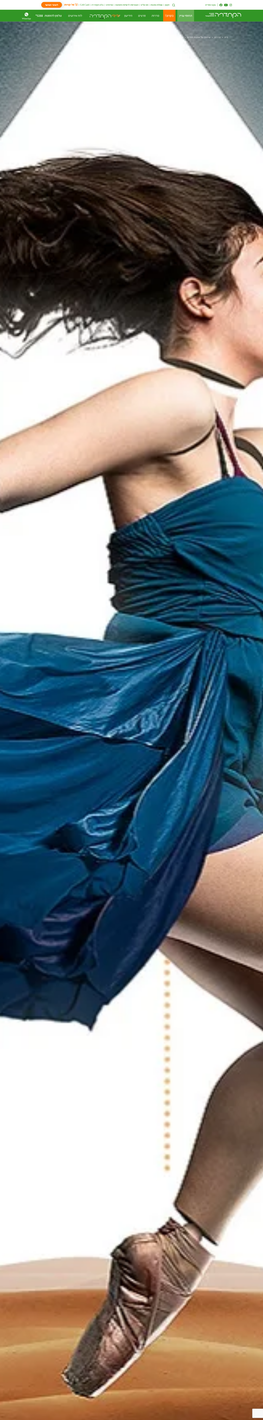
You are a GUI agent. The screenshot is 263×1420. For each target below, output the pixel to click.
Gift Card (84, 4)
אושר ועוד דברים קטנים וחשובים (167, 37)
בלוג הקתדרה (97, 4)
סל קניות (69, 4)
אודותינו (109, 4)
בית (226, 37)
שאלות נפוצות (156, 4)
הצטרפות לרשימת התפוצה (126, 4)
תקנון (167, 4)
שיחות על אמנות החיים (198, 37)
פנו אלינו (144, 4)
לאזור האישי (51, 4)
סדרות (217, 37)
